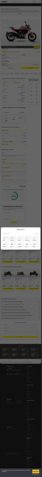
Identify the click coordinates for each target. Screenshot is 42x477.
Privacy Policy (4, 471)
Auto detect (36, 233)
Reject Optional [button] (36, 472)
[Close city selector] (39, 229)
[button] (35, 474)
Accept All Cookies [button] (35, 470)
